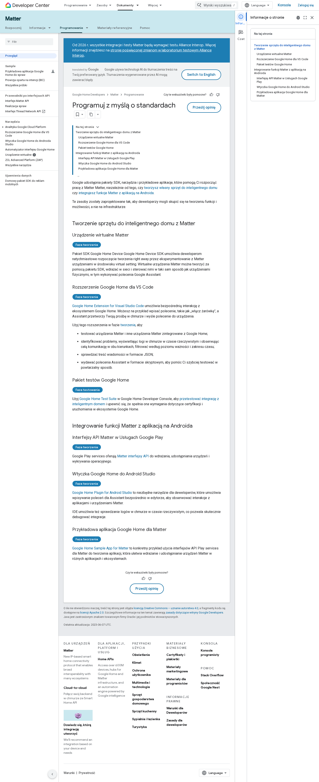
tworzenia (127, 325)
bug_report (298, 17)
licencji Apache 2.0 (92, 612)
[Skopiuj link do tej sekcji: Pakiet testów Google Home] (133, 380)
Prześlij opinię (204, 107)
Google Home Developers (88, 94)
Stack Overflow (212, 675)
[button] (28, 127)
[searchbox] (29, 41)
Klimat (136, 663)
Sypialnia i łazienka (146, 719)
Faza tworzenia (87, 245)
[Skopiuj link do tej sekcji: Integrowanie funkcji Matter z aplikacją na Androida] (196, 426)
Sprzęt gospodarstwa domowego (143, 699)
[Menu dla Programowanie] (88, 28)
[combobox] (216, 5)
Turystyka (139, 727)
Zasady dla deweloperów (176, 722)
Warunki (69, 773)
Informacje (37, 28)
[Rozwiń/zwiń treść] (97, 127)
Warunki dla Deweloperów (176, 710)
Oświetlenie (141, 655)
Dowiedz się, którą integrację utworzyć (77, 729)
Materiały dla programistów (176, 681)
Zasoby (102, 5)
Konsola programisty (210, 652)
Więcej (153, 5)
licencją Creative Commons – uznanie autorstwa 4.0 (166, 608)
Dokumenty (125, 5)
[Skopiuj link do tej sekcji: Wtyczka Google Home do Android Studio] (159, 474)
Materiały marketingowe (177, 669)
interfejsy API (133, 456)
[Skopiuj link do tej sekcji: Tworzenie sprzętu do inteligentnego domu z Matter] (199, 223)
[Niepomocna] (218, 94)
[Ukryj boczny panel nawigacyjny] (52, 774)
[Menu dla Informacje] (51, 28)
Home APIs (106, 659)
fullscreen (305, 17)
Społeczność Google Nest (210, 685)
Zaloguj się (306, 5)
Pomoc (145, 28)
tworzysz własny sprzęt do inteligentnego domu (180, 188)
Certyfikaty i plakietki (175, 657)
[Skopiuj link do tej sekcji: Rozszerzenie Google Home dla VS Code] (157, 287)
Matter (13, 18)
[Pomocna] (211, 94)
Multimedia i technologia (141, 685)
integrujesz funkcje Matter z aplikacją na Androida (116, 193)
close (312, 17)
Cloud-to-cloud (75, 688)
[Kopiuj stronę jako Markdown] (91, 114)
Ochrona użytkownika (141, 672)
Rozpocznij (13, 28)
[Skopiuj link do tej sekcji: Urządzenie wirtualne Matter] (133, 235)
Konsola (284, 5)
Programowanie (75, 5)
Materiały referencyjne (114, 28)
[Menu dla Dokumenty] (139, 5)
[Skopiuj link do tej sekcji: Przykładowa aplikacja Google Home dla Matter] (171, 529)
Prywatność (87, 773)
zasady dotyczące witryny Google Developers (194, 612)
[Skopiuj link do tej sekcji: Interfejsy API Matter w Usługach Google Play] (167, 437)
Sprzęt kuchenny (144, 711)
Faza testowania (88, 390)
